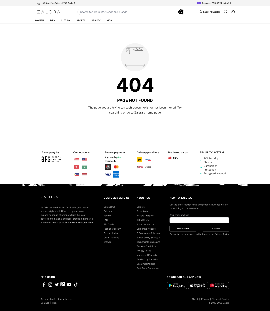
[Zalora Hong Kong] (76, 167)
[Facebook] (44, 284)
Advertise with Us (145, 224)
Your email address (179, 215)
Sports (81, 20)
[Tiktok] (95, 284)
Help (54, 302)
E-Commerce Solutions (148, 233)
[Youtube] (69, 284)
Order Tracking (111, 237)
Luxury (65, 20)
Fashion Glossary (112, 228)
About (195, 299)
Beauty (96, 20)
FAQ (106, 220)
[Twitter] (56, 284)
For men (216, 228)
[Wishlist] (226, 12)
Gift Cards (109, 224)
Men (52, 20)
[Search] (180, 11)
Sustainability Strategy (148, 237)
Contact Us (109, 206)
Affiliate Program (145, 215)
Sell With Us (143, 220)
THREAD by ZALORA (147, 259)
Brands (107, 242)
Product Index (111, 233)
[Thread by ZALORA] (63, 284)
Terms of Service (220, 299)
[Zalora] (48, 11)
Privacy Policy (144, 250)
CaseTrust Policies (146, 263)
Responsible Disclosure (148, 242)
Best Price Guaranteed (148, 268)
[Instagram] (50, 284)
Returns (107, 215)
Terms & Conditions (146, 246)
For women (183, 228)
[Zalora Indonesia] (84, 174)
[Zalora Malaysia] (84, 159)
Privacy (205, 299)
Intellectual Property (147, 255)
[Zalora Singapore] (76, 159)
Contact (45, 302)
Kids (109, 20)
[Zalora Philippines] (76, 174)
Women (39, 20)
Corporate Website (146, 228)
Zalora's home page (147, 112)
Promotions (142, 211)
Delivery (108, 211)
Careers (141, 206)
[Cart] (233, 12)
